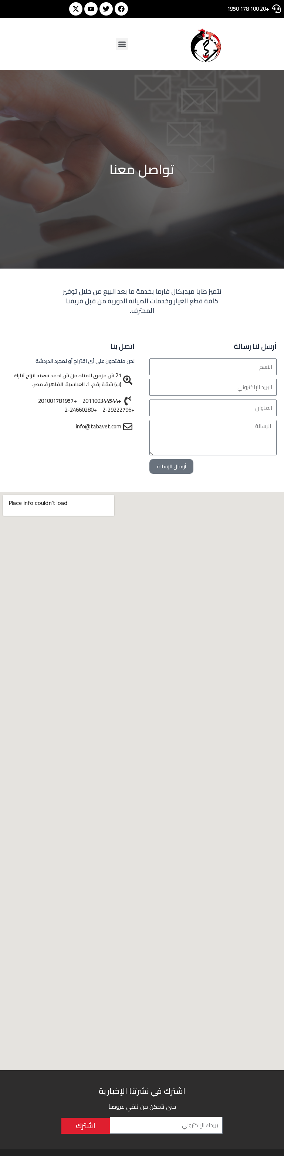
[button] (122, 44)
